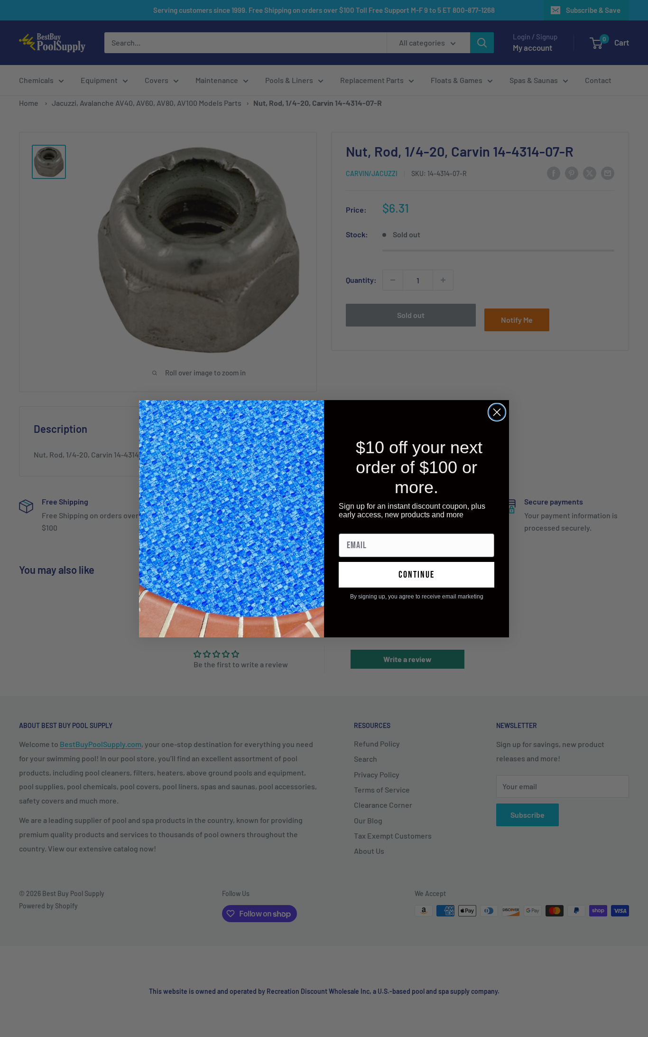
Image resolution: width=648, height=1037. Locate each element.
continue (416, 574)
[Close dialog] (497, 412)
